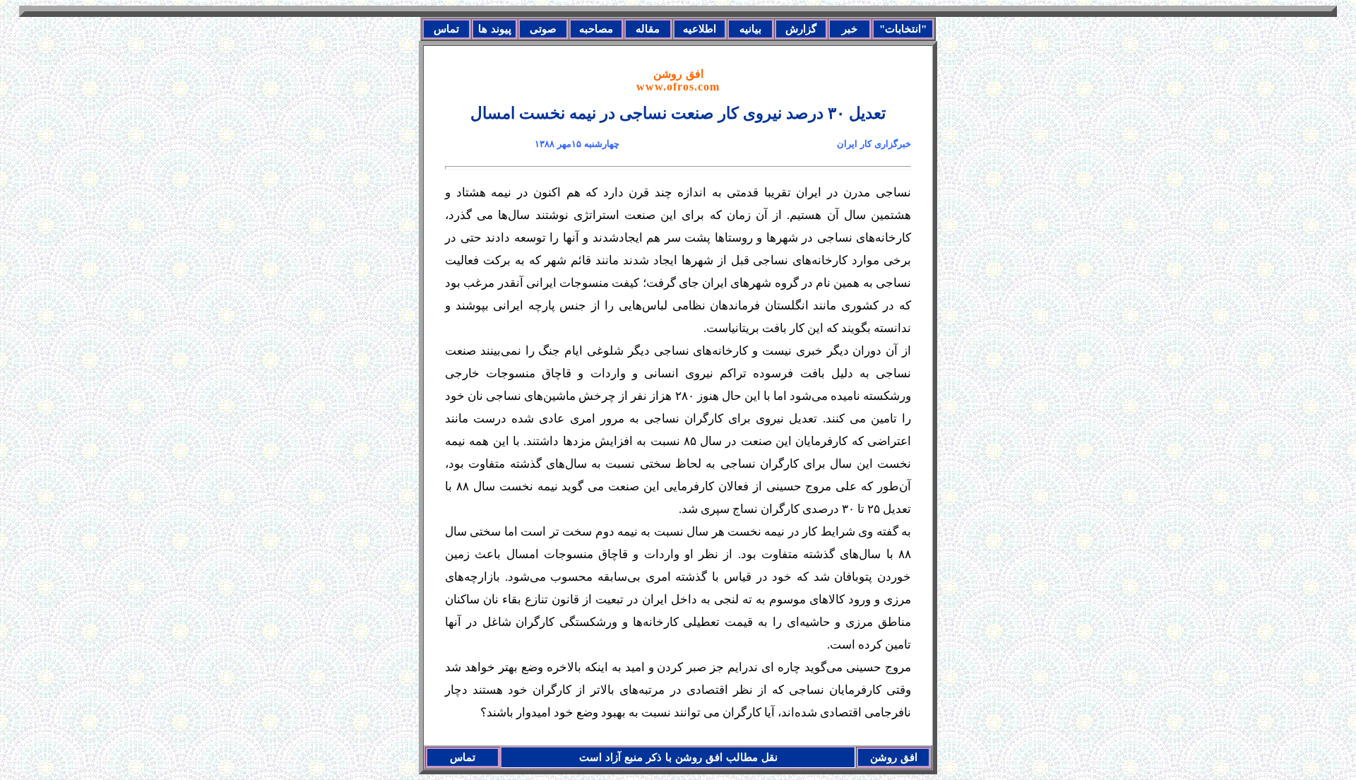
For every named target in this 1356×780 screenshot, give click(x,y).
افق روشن (678, 80)
